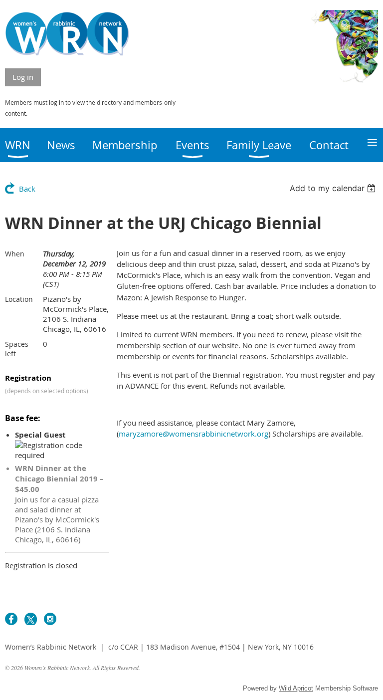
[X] (30, 619)
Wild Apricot (296, 688)
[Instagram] (50, 619)
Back (27, 189)
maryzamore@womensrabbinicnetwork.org (193, 434)
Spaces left (16, 348)
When (14, 253)
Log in (22, 77)
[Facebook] (11, 619)
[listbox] (334, 188)
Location (19, 299)
